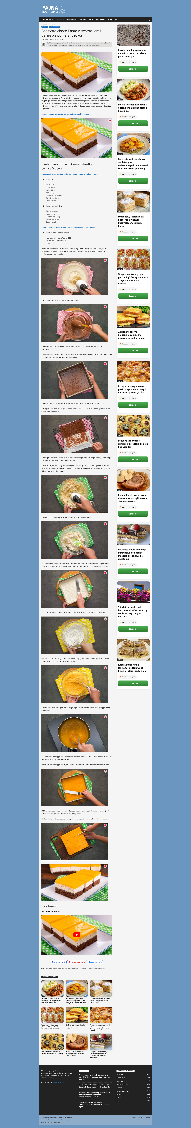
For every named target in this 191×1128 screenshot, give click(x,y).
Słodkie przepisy (54, 27)
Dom (91, 20)
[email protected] (59, 1082)
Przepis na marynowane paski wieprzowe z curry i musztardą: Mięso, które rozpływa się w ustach (101, 1028)
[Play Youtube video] (76, 935)
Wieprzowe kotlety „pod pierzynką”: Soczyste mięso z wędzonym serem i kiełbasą (51, 1027)
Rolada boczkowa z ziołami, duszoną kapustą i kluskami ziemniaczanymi (75, 1053)
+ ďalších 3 (101, 968)
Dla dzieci (100, 20)
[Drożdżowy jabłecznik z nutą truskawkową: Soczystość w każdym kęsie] (101, 988)
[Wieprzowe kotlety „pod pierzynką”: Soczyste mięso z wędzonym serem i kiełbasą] (52, 1015)
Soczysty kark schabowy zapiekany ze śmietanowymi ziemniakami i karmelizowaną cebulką (76, 1001)
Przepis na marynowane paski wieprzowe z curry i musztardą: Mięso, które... (132, 389)
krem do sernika (84, 968)
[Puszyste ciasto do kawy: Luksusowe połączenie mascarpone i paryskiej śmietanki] (101, 1042)
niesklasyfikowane (123, 1091)
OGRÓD (119, 602)
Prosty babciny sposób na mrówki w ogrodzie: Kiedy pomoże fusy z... (132, 53)
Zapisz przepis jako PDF (78, 962)
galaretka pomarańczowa (64, 968)
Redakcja (147, 1117)
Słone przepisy (122, 1081)
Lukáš (46, 39)
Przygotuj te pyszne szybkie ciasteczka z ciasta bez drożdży (52, 1052)
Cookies (140, 1117)
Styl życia (112, 20)
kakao (75, 968)
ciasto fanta (50, 968)
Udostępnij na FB (96, 962)
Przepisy (60, 20)
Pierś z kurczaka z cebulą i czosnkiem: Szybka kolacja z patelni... (132, 107)
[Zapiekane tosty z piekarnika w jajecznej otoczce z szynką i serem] (77, 1015)
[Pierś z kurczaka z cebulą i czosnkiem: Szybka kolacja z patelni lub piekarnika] (52, 988)
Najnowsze (48, 20)
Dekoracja (120, 1098)
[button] (148, 19)
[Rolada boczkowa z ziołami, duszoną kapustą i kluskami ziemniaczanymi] (77, 1042)
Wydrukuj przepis (59, 962)
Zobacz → (133, 69)
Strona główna (45, 24)
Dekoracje (72, 20)
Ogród (83, 20)
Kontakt (133, 1117)
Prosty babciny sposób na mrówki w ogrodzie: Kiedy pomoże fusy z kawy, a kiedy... (94, 1077)
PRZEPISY (44, 27)
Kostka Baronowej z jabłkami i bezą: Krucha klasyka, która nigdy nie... (132, 667)
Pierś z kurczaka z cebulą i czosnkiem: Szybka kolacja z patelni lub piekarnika (51, 1000)
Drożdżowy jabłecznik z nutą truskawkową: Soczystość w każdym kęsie (100, 1000)
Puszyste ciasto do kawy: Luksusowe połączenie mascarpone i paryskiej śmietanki (98, 1054)
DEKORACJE (121, 1078)
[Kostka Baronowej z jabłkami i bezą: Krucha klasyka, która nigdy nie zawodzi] (133, 650)
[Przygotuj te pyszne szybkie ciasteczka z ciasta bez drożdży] (52, 1042)
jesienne (119, 1094)
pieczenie (93, 968)
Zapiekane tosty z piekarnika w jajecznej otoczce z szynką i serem (76, 1027)
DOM (118, 45)
